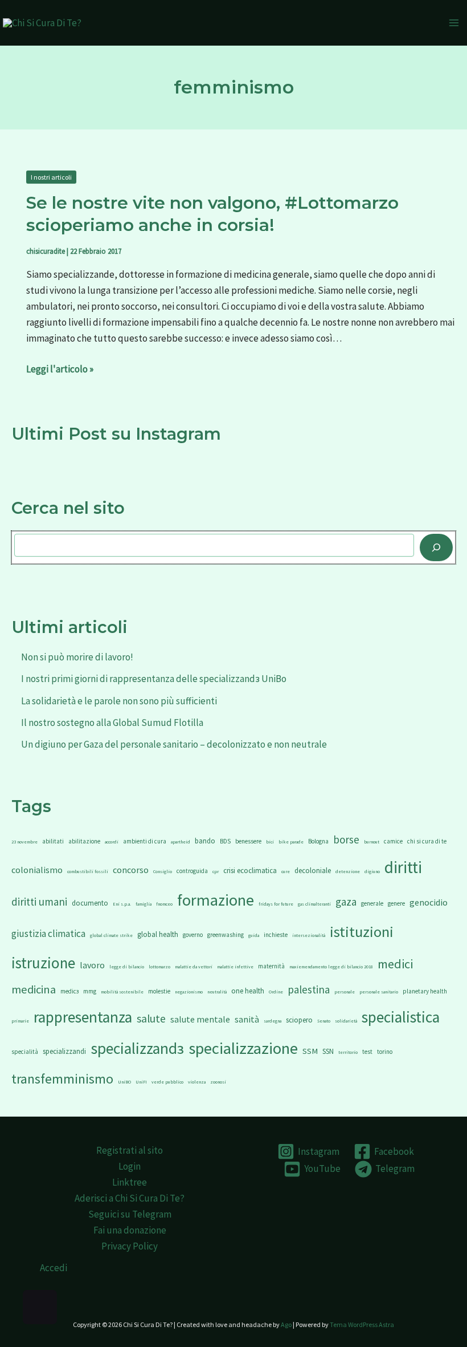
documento (90, 903)
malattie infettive (235, 966)
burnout (371, 842)
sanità (247, 1019)
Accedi (53, 1267)
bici (270, 842)
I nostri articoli (51, 177)
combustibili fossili (87, 871)
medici (395, 964)
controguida (192, 871)
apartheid (180, 842)
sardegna (272, 1021)
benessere (248, 841)
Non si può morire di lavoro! (77, 657)
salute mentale (200, 1019)
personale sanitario (378, 992)
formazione (215, 900)
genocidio (428, 902)
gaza (346, 901)
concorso (131, 869)
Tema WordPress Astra (362, 1324)
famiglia (143, 904)
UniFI (141, 1082)
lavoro (92, 965)
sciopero (299, 1020)
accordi (111, 842)
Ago (286, 1324)
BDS (225, 841)
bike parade (291, 842)
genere (396, 903)
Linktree (129, 1182)
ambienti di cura (144, 841)
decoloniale (312, 870)
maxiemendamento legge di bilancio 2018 (331, 966)
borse (346, 839)
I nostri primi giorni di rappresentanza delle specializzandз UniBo (153, 678)
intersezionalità (308, 935)
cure (285, 871)
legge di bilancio (126, 966)
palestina (309, 989)
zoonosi (218, 1082)
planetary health (425, 991)
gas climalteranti (314, 904)
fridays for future (276, 904)
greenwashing (225, 935)
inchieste (276, 935)
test (367, 1052)
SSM (310, 1051)
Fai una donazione (129, 1230)
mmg (89, 991)
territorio (348, 1052)
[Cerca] (436, 547)
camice (393, 841)
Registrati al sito (129, 1150)
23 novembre (24, 842)
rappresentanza (83, 1017)
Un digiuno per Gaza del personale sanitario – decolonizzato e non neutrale (174, 744)
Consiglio (162, 871)
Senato (323, 1021)
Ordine (276, 992)
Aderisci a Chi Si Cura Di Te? (130, 1198)
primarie (20, 1021)
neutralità (217, 992)
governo (193, 935)
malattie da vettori (193, 966)
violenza (197, 1082)
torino (384, 1052)
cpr (215, 871)
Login (129, 1166)
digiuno (372, 871)
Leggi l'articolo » (59, 368)
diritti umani (39, 901)
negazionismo (189, 992)
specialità (24, 1052)
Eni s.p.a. (122, 904)
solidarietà (346, 1021)
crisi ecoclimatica (250, 870)
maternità (271, 966)
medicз (69, 991)
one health (247, 991)
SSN (328, 1051)
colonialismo (37, 869)
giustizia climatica (48, 933)
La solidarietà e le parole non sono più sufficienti (119, 701)
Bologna (318, 841)
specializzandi (64, 1051)
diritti (403, 867)
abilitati (53, 841)
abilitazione (84, 841)
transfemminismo (62, 1079)
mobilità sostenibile (122, 992)
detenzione (347, 871)
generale (372, 903)
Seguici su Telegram (129, 1214)
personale (344, 992)
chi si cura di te (426, 841)
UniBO (124, 1082)
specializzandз (137, 1048)
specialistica (401, 1017)
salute (151, 1018)
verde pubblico (167, 1082)
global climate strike (111, 935)
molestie (159, 991)
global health (157, 934)
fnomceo (164, 904)
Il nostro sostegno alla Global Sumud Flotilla (112, 722)
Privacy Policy (129, 1246)
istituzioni (362, 931)
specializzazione (243, 1048)
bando (205, 841)
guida (253, 935)
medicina (33, 989)
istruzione (43, 962)
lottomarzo (159, 966)
